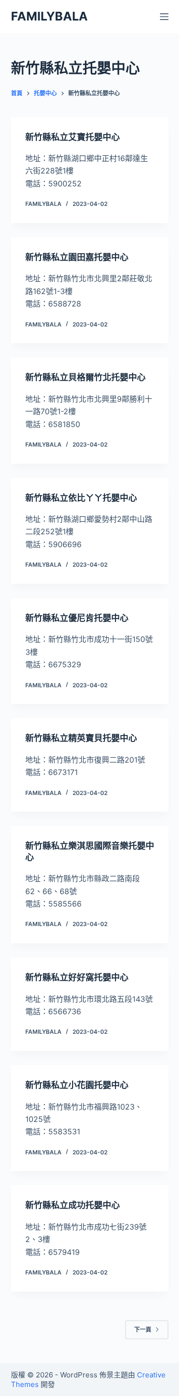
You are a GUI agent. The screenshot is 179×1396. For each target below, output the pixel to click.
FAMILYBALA (49, 16)
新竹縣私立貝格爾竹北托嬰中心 (85, 377)
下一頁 (142, 1329)
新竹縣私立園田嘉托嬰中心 (76, 257)
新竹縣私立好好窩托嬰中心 (76, 977)
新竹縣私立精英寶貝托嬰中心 (81, 738)
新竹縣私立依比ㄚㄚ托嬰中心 (81, 498)
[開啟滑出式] (164, 16)
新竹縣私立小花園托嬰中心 (76, 1085)
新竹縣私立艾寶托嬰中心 (72, 137)
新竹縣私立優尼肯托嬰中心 (76, 618)
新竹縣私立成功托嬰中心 (72, 1205)
